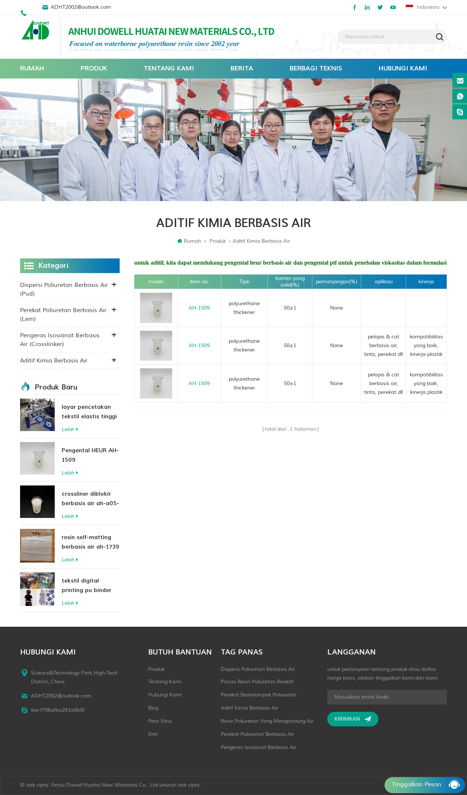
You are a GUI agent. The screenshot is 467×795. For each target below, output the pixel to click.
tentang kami (169, 68)
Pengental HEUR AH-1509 (90, 455)
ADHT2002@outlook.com (81, 7)
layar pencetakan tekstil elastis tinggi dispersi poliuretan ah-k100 (89, 412)
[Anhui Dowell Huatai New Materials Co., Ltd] (36, 31)
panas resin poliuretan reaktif (257, 682)
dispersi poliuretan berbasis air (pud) (64, 289)
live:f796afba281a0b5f (58, 710)
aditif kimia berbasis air (54, 360)
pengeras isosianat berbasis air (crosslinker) (60, 340)
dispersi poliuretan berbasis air (258, 669)
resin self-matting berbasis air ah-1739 (90, 542)
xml (152, 734)
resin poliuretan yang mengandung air (267, 721)
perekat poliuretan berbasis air (257, 734)
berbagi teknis (316, 68)
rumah (32, 68)
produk (94, 68)
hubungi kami (403, 68)
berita (242, 68)
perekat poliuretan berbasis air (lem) (63, 315)
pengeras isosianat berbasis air (258, 747)
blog (153, 708)
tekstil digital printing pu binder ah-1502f (86, 586)
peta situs (160, 721)
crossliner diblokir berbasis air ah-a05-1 (90, 499)
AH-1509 (199, 308)
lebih (68, 429)
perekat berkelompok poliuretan (258, 695)
